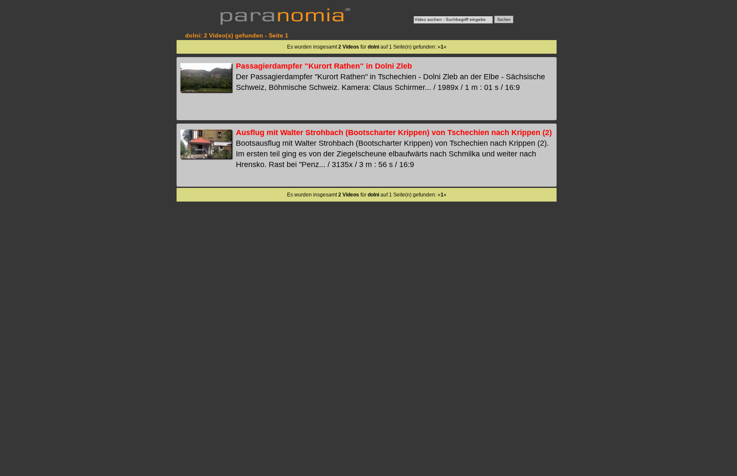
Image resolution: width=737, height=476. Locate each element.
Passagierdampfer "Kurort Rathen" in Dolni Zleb (324, 66)
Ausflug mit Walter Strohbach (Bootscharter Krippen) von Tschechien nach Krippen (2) (394, 132)
